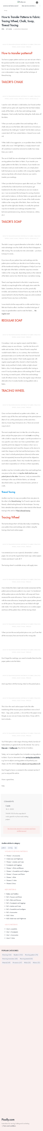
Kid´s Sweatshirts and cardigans (16, 909)
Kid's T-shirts (10, 915)
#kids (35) (27, 963)
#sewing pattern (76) (31, 955)
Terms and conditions (9, 1126)
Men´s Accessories (12, 935)
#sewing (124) (6, 955)
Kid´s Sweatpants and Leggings (15, 903)
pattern (4, 848)
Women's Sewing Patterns (16, 851)
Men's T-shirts (10, 938)
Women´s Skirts (11, 877)
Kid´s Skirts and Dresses (13, 900)
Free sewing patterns (29, 6)
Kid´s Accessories (11, 912)
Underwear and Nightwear (14, 859)
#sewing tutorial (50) (26, 959)
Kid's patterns (10, 889)
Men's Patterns (11, 924)
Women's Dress (11, 883)
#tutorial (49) (6, 963)
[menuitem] (4, 10)
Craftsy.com (13, 748)
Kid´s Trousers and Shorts (14, 897)
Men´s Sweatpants (12, 932)
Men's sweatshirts (11, 929)
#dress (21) (36, 963)
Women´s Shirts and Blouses (15, 868)
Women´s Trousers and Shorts (15, 874)
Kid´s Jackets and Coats (13, 906)
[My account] (40, 2)
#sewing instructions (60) (10, 959)
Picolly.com (8, 1119)
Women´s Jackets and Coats (15, 862)
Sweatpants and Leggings (14, 865)
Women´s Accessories (13, 856)
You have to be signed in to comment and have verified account (22, 830)
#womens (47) (17, 963)
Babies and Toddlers (12, 894)
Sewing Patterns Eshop (10, 6)
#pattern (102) (18, 955)
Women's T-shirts (11, 880)
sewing (10, 848)
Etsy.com (4, 748)
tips (16, 848)
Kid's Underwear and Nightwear (16, 918)
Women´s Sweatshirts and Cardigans (17, 871)
